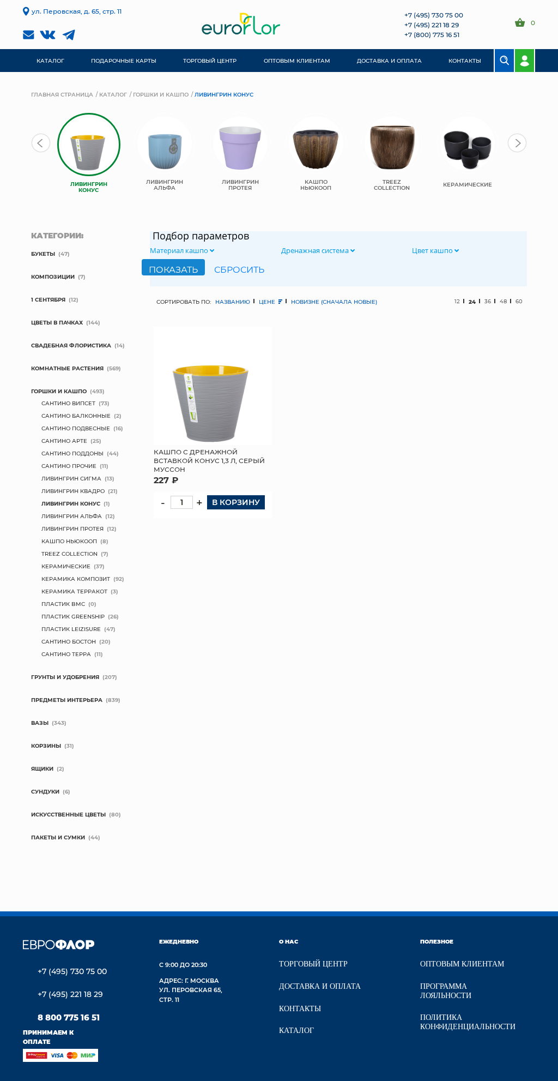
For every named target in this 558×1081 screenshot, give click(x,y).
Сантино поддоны (72, 453)
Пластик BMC (63, 604)
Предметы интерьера (66, 700)
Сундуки (45, 791)
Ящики (42, 768)
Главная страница (62, 94)
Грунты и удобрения (65, 677)
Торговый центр (313, 964)
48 (503, 301)
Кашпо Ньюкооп (69, 541)
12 (457, 301)
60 (519, 301)
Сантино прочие (68, 466)
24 (472, 301)
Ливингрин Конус (70, 503)
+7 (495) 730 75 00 (433, 14)
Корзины (46, 745)
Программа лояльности (445, 991)
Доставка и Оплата (320, 986)
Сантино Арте (64, 441)
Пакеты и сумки (58, 837)
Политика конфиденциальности (467, 1022)
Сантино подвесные (75, 428)
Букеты (43, 253)
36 (487, 301)
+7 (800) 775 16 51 (431, 34)
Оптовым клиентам (462, 964)
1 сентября (48, 299)
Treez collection (69, 553)
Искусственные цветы (68, 814)
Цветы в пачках (57, 322)
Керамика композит (75, 578)
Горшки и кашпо (161, 94)
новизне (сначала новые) (334, 301)
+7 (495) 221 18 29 (431, 24)
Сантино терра (66, 654)
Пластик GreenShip (73, 616)
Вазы (39, 722)
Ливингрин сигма (71, 478)
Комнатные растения (67, 368)
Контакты (300, 1009)
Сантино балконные (76, 415)
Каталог (113, 94)
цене (268, 301)
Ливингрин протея (72, 528)
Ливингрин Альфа (71, 516)
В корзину (236, 502)
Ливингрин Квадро (73, 491)
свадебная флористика (71, 345)
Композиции (53, 276)
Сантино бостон (68, 641)
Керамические (65, 566)
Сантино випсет (68, 403)
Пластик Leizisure (71, 629)
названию (232, 301)
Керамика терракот (74, 591)
